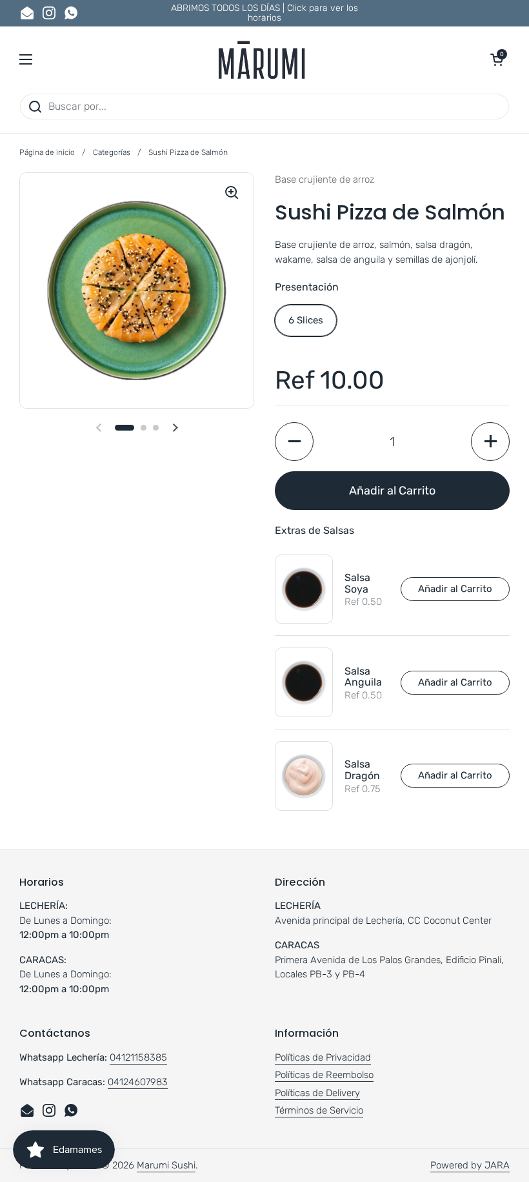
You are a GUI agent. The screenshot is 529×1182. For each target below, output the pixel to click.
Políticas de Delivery (317, 1093)
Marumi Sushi (166, 1165)
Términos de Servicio (319, 1110)
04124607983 (138, 1082)
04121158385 (138, 1057)
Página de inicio (47, 152)
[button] (497, 59)
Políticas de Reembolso (324, 1075)
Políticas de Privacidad (323, 1057)
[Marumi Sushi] (261, 59)
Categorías (111, 152)
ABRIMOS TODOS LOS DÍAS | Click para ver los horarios (264, 13)
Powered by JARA (470, 1165)
